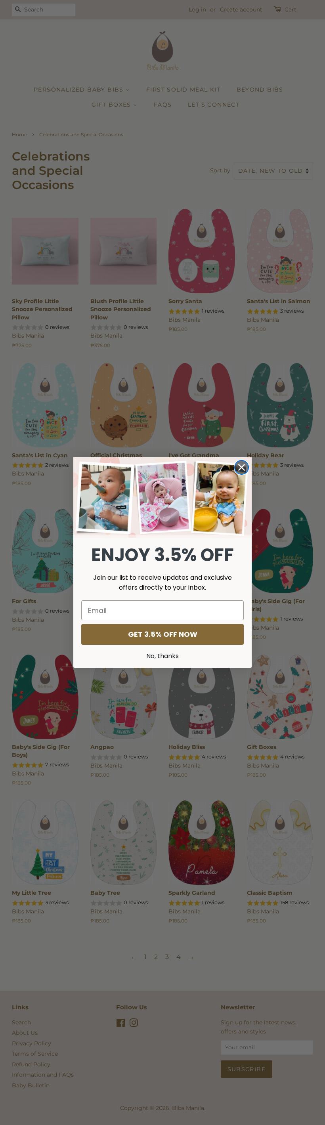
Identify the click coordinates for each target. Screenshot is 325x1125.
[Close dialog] (242, 467)
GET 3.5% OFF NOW (162, 634)
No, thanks (162, 656)
